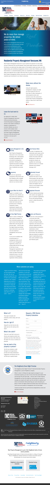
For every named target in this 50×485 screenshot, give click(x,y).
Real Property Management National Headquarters (40, 402)
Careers (35, 407)
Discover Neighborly (16, 467)
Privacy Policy (31, 347)
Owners (29, 5)
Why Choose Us (30, 104)
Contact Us (45, 15)
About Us (22, 15)
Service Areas (39, 15)
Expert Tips (35, 5)
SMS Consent (28, 335)
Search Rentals (18, 5)
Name (27, 318)
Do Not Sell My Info (29, 475)
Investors (16, 15)
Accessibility (23, 475)
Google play (33, 468)
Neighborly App (37, 403)
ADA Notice (10, 431)
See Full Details (19, 391)
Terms (27, 347)
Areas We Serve (9, 140)
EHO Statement (36, 405)
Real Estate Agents (37, 400)
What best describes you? (31, 330)
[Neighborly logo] (25, 1)
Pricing (32, 15)
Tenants (24, 5)
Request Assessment (43, 8)
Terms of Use (10, 475)
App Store (33, 466)
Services (28, 15)
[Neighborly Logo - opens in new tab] (36, 443)
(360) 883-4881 (46, 5)
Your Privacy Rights (38, 475)
